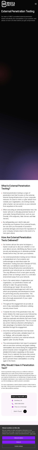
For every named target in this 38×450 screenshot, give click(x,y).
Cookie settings (19, 446)
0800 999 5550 (19, 403)
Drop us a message (20, 407)
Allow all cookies (18, 438)
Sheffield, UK (18, 400)
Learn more (33, 433)
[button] (35, 4)
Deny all (19, 442)
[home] (8, 4)
